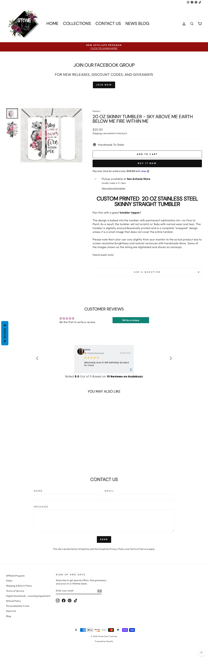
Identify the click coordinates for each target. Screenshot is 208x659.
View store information (113, 188)
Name (38, 491)
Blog (8, 616)
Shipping (97, 133)
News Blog (137, 23)
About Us (11, 610)
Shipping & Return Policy (19, 585)
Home (52, 23)
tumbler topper (130, 212)
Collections (77, 23)
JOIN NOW (104, 84)
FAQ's (9, 580)
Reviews (5, 333)
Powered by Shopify (104, 641)
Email (110, 491)
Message (41, 506)
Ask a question (147, 272)
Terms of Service (139, 549)
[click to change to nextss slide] (171, 359)
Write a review (130, 320)
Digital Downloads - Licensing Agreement (28, 595)
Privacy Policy (117, 549)
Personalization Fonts (17, 605)
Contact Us (108, 23)
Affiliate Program (15, 575)
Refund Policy (13, 600)
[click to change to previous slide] (37, 359)
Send (104, 539)
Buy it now (147, 163)
